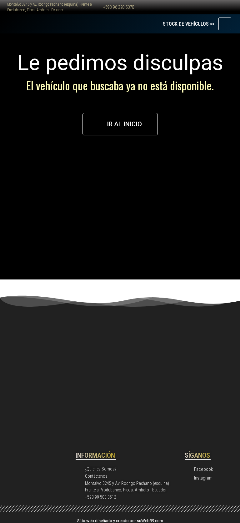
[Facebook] (159, 7)
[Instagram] (175, 7)
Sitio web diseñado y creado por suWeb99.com (120, 520)
